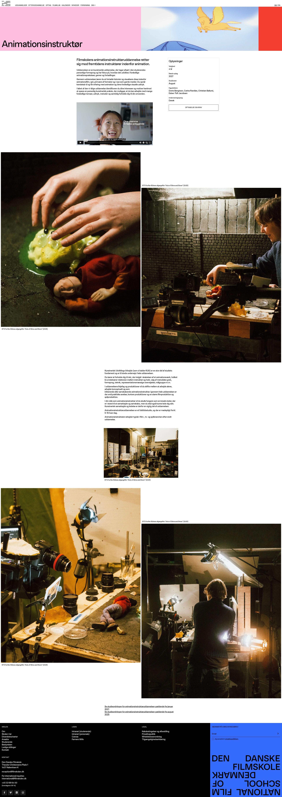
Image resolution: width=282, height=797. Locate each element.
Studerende (7, 742)
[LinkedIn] (16, 792)
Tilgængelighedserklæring (153, 739)
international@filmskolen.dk (14, 778)
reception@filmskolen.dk (13, 772)
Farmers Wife (78, 739)
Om (3, 731)
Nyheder (75, 5)
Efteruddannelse (36, 5)
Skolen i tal (6, 734)
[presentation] (278, 733)
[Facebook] (4, 792)
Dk (276, 5)
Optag (48, 5)
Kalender (66, 5)
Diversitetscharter (10, 737)
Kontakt (5, 750)
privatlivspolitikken (231, 739)
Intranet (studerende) (81, 731)
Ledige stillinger (9, 747)
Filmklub (56, 5)
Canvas (75, 737)
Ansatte (5, 739)
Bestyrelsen (7, 745)
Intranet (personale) (80, 734)
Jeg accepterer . (226, 739)
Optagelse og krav (193, 107)
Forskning (85, 5)
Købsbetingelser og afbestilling (155, 731)
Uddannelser (21, 5)
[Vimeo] (10, 792)
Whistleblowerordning (152, 737)
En (279, 5)
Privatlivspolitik (148, 734)
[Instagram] (23, 792)
